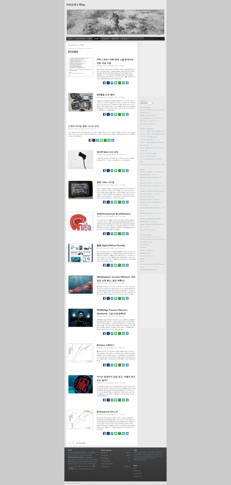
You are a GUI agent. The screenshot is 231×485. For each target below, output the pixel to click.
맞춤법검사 (150, 454)
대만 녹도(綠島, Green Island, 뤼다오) (150, 208)
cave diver (82, 452)
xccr (79, 459)
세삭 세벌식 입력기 (152, 137)
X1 (77, 459)
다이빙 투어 (105, 38)
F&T (69, 455)
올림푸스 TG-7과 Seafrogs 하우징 (156, 131)
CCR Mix (153, 458)
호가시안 (91, 469)
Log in (135, 468)
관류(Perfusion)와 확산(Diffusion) (114, 213)
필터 (84, 469)
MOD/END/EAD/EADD (140, 460)
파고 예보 (141, 456)
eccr (95, 452)
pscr (90, 454)
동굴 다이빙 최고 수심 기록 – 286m (155, 164)
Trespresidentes (72, 459)
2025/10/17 (71, 129)
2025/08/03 (99, 185)
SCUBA (96, 38)
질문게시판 (124, 38)
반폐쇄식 (90, 461)
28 (77, 443)
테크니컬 (78, 469)
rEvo (81, 457)
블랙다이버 (80, 463)
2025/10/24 (99, 65)
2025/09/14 (99, 154)
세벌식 (85, 464)
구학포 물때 (151, 452)
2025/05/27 (99, 348)
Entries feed (137, 471)
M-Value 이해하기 (105, 345)
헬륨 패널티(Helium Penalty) (111, 245)
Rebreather (73, 457)
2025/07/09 (99, 248)
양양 (79, 466)
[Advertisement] (152, 69)
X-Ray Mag (148, 456)
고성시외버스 (157, 454)
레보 (86, 461)
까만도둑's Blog (75, 4)
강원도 (83, 459)
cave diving (88, 452)
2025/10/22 (99, 97)
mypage (142, 258)
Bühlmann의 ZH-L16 (107, 411)
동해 (83, 462)
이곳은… (70, 38)
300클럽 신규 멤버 (106, 94)
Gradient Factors (76, 455)
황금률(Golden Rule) (145, 253)
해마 (87, 469)
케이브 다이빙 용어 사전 (146, 256)
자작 (91, 466)
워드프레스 (87, 466)
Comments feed (138, 473)
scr (85, 457)
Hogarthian (82, 455)
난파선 (93, 459)
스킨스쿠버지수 (156, 456)
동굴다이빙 (78, 462)
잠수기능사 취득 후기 (146, 199)
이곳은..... (143, 261)
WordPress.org (137, 476)
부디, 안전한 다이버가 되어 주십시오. (150, 186)
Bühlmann (70, 453)
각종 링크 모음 (144, 244)
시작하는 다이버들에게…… (147, 172)
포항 (82, 469)
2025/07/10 (99, 216)
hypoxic (86, 455)
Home (76, 45)
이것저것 (136, 456)
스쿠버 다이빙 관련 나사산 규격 (83, 126)
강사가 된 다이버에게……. (147, 183)
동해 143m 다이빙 (105, 182)
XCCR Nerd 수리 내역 (107, 151)
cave (75, 452)
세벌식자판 (115, 38)
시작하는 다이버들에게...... (147, 250)
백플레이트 (75, 463)
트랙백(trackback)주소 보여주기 (148, 213)
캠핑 (90, 38)
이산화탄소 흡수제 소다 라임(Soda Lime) (151, 202)
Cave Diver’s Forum (141, 454)
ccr (92, 452)
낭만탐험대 (144, 452)
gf (71, 455)
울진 (82, 466)
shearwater (89, 457)
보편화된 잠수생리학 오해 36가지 (149, 177)
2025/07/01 (99, 283)
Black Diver (137, 452)
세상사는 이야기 (80, 38)
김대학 (89, 459)
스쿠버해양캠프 (92, 464)
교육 (86, 459)
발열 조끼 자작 (144, 230)
